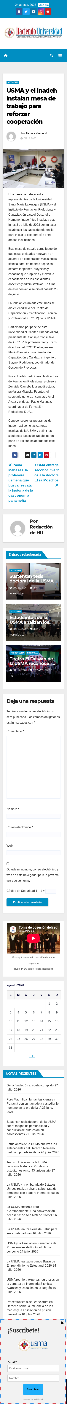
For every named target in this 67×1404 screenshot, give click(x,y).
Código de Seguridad (21, 890)
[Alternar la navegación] (60, 55)
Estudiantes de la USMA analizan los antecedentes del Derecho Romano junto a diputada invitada (32, 1148)
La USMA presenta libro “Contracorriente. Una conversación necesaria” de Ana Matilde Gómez (31, 1211)
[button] (51, 55)
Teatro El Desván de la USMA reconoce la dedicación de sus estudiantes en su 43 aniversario (29, 1166)
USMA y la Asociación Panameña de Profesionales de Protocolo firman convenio (31, 1247)
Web (10, 845)
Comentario (15, 731)
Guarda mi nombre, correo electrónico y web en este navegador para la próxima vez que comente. (33, 875)
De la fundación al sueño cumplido (30, 1085)
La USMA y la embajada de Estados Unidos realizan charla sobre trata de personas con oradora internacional (32, 1188)
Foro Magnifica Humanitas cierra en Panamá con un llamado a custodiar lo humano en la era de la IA (33, 1103)
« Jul (32, 1056)
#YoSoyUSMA (17, 653)
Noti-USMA (13, 82)
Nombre (13, 809)
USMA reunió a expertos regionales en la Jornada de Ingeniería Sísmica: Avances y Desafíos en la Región (33, 1283)
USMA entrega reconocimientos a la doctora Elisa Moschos (46, 472)
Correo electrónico (20, 827)
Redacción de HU (37, 133)
